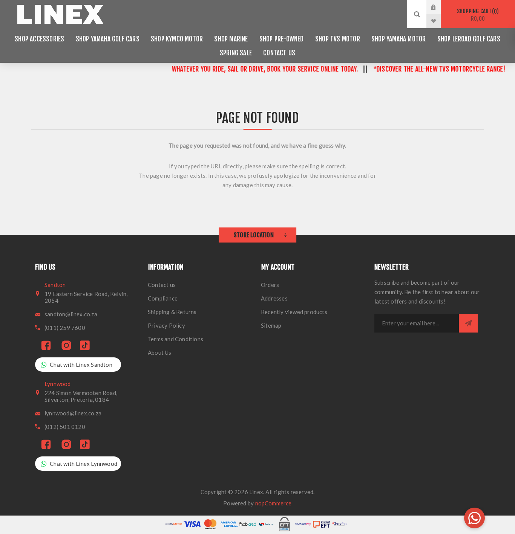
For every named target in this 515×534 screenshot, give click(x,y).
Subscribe (468, 323)
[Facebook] (46, 345)
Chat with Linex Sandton (81, 364)
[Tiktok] (85, 345)
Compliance (163, 298)
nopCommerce (273, 503)
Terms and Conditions (175, 339)
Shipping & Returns (172, 311)
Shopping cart (477, 15)
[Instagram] (66, 346)
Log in (439, 7)
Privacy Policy (166, 325)
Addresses (274, 298)
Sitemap (271, 325)
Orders (270, 284)
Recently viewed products (294, 311)
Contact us (162, 284)
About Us (160, 352)
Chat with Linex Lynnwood (83, 463)
